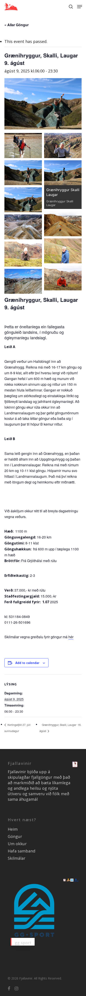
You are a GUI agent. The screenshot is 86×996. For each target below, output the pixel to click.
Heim (13, 829)
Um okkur (17, 843)
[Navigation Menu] (79, 6)
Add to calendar (27, 662)
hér (70, 636)
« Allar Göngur (16, 24)
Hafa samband (21, 851)
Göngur (15, 836)
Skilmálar (16, 858)
